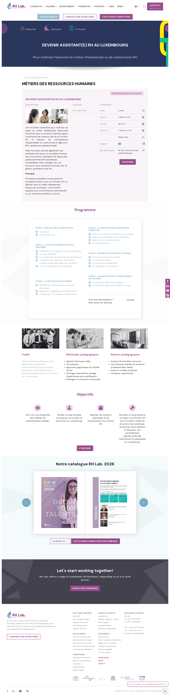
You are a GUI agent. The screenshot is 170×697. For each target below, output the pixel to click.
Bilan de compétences (82, 661)
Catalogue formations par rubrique (95, 541)
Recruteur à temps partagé (84, 646)
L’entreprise (103, 616)
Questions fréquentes (107, 629)
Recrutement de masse (82, 640)
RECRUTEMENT (67, 6)
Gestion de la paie (80, 622)
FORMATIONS (79, 654)
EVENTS (101, 664)
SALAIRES (50, 6)
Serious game (78, 670)
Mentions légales (105, 649)
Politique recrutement (107, 646)
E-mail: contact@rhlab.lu (134, 633)
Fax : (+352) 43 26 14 (133, 630)
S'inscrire (127, 162)
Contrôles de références (82, 649)
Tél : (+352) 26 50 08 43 (134, 627)
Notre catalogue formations (109, 640)
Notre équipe (103, 622)
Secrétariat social (80, 625)
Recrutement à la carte (82, 643)
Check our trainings (85, 588)
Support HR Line (79, 629)
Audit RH (76, 616)
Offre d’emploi (48, 16)
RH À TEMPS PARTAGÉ (82, 613)
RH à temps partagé (81, 619)
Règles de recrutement (107, 643)
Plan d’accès (103, 637)
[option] (59, 502)
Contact (130, 300)
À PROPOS (99, 6)
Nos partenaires (104, 625)
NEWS (120, 6)
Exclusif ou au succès (81, 637)
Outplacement (78, 667)
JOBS (111, 6)
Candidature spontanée (79, 16)
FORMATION (84, 6)
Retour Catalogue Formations (36, 77)
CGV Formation (104, 652)
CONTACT (155, 6)
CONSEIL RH (36, 6)
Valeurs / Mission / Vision (108, 619)
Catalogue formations (116, 16)
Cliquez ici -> (60, 541)
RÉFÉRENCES (103, 658)
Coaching (76, 664)
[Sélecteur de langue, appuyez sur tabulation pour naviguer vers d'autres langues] (137, 6)
